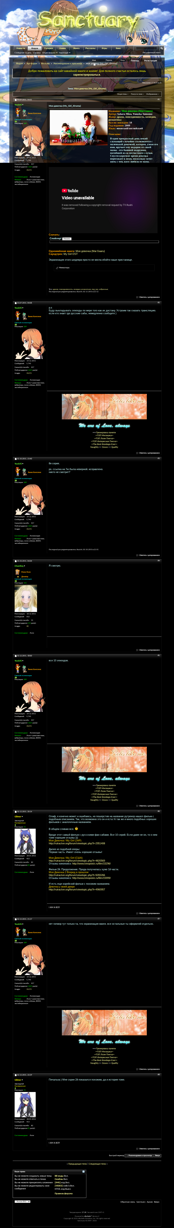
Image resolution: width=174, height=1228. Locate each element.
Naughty (94, 447)
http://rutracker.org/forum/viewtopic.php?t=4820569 (77, 860)
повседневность (134, 116)
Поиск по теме (136, 94)
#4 (159, 561)
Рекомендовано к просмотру (68, 63)
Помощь (135, 61)
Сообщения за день (22, 53)
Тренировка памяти (106, 432)
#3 (159, 458)
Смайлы (59, 1179)
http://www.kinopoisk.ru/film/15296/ (91, 863)
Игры (104, 48)
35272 (29, 170)
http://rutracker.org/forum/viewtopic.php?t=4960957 (77, 889)
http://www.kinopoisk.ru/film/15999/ (91, 877)
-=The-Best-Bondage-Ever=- (104, 444)
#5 (159, 656)
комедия (150, 116)
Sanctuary (140, 1202)
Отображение (151, 94)
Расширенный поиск (151, 53)
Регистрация (150, 61)
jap (96, 289)
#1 (159, 100)
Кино (118, 48)
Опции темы (122, 94)
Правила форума (64, 1193)
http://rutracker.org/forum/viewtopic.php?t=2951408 (77, 843)
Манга (76, 48)
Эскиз (105, 447)
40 (28, 626)
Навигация (63, 53)
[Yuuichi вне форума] (30, 140)
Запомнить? (101, 65)
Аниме (62, 48)
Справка (36, 53)
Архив (150, 1202)
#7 (159, 919)
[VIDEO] (59, 1186)
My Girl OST (71, 253)
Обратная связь (127, 1202)
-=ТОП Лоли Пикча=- (104, 438)
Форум (34, 48)
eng (93, 289)
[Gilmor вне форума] (25, 841)
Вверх (157, 1156)
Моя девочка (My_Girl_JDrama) (90, 88)
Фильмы (45, 63)
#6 (159, 811)
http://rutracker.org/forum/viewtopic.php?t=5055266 (77, 875)
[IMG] (58, 1182)
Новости (20, 48)
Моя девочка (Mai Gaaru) (90, 251)
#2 (159, 303)
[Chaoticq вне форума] (26, 598)
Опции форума (48, 53)
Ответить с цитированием (149, 297)
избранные (103, 289)
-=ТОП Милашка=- (104, 435)
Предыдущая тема (77, 1164)
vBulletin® (88, 1216)
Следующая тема (97, 1164)
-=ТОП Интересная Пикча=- (104, 441)
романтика (115, 119)
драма (120, 116)
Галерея (48, 48)
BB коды (59, 1176)
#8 (159, 1075)
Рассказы (90, 48)
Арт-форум (32, 63)
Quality (114, 447)
